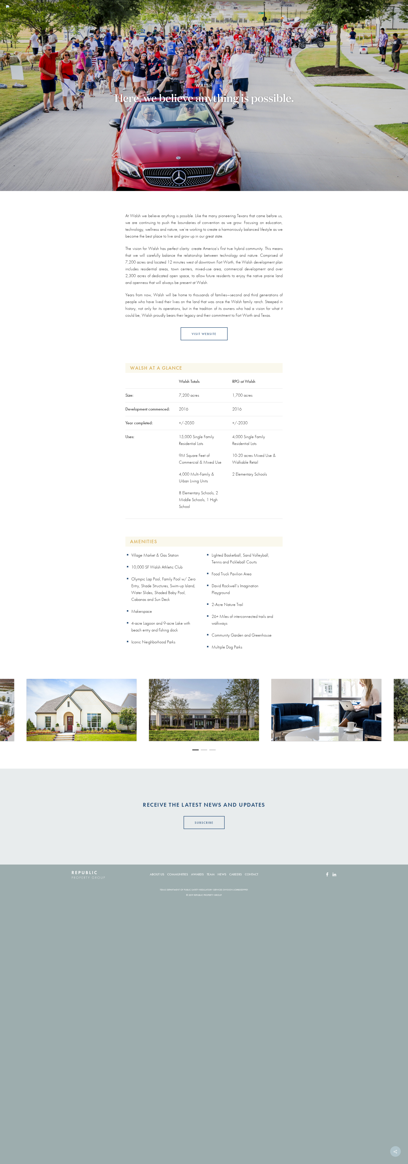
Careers (235, 874)
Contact (251, 874)
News (222, 874)
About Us (157, 874)
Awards (197, 874)
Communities (177, 874)
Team (211, 874)
